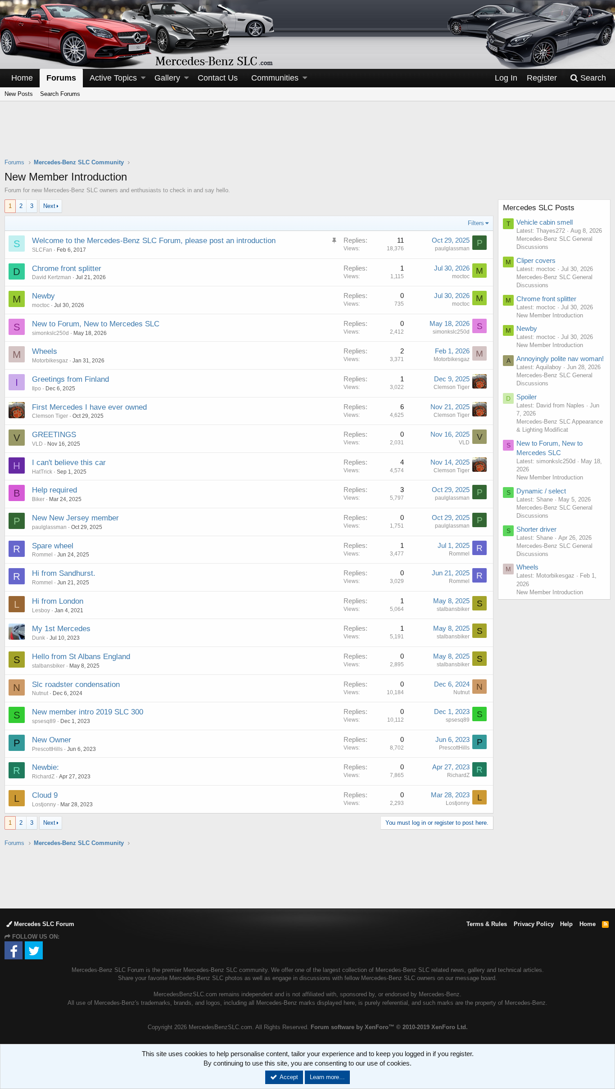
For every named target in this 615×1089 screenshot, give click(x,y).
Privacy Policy (534, 924)
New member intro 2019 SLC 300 (87, 712)
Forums (61, 77)
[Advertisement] (307, 135)
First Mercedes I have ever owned (89, 407)
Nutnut (40, 693)
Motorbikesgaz (50, 360)
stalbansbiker (453, 609)
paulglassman (452, 248)
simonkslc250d (50, 333)
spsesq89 (44, 721)
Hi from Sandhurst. (63, 573)
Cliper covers (536, 260)
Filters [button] (476, 223)
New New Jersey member (75, 518)
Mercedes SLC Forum (43, 924)
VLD (37, 444)
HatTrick (42, 472)
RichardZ (43, 776)
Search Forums (60, 93)
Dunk (38, 638)
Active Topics (113, 77)
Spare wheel (52, 546)
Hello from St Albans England (81, 656)
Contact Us (218, 77)
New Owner (51, 740)
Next (49, 206)
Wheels (44, 351)
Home (22, 77)
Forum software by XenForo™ (389, 1027)
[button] (143, 78)
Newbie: (45, 767)
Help (566, 924)
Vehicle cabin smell (544, 222)
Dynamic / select (541, 491)
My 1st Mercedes (61, 628)
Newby (43, 296)
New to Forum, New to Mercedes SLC (95, 324)
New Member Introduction (549, 315)
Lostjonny (44, 804)
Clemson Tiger (452, 387)
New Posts (19, 93)
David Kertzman (51, 277)
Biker (38, 499)
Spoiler (526, 397)
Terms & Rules (486, 924)
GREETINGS (54, 434)
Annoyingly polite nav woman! (560, 358)
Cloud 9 (45, 795)
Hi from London (57, 601)
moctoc (461, 276)
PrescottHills (47, 749)
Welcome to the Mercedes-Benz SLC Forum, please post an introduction (154, 240)
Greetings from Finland (70, 379)
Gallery (167, 77)
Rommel (42, 554)
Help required (54, 490)
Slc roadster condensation (76, 684)
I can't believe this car (69, 462)
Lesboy (41, 610)
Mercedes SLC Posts (538, 207)
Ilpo (36, 388)
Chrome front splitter (66, 268)
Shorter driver (536, 529)
